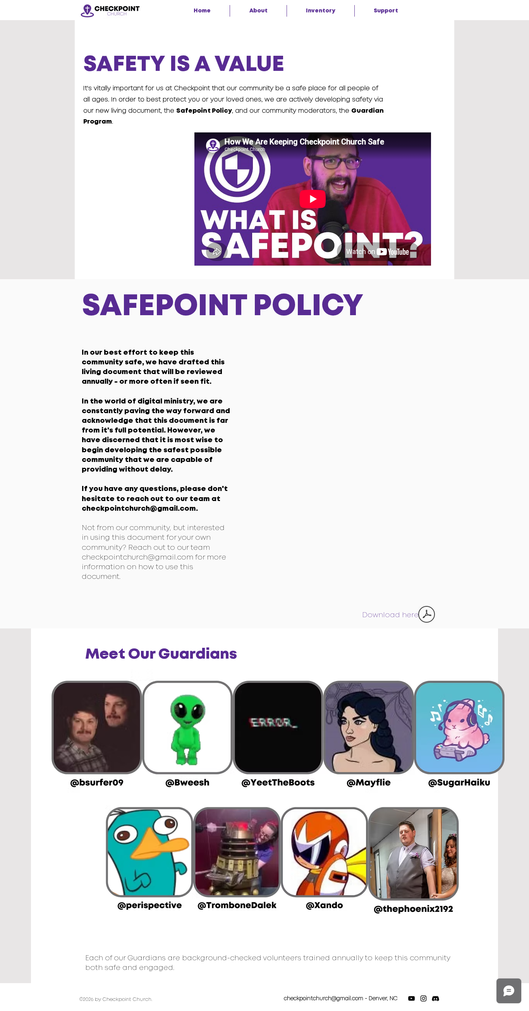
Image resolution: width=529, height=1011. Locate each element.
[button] (258, 11)
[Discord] (435, 998)
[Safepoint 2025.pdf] (426, 615)
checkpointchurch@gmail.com (137, 557)
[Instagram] (423, 998)
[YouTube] (411, 998)
